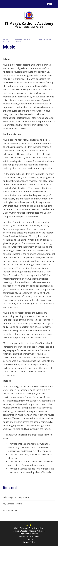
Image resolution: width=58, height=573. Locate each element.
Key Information (22, 39)
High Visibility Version (29, 533)
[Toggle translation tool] (12, 4)
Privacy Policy (29, 542)
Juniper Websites (37, 531)
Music (18, 41)
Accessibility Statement (29, 536)
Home (5, 39)
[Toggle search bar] (5, 4)
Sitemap (29, 539)
